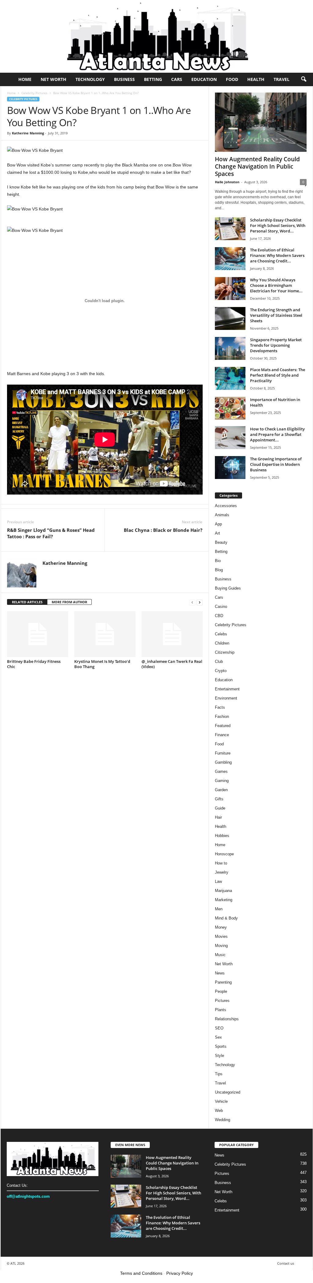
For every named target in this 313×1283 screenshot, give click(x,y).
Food (232, 79)
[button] (303, 79)
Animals (222, 515)
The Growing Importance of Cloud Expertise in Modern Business (276, 464)
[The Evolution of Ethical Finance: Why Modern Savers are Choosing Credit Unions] (230, 258)
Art (217, 533)
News (220, 973)
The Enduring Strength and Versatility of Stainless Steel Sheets (276, 315)
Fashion (222, 716)
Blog (219, 570)
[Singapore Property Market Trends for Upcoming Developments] (230, 348)
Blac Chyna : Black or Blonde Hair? (163, 530)
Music (220, 954)
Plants (220, 1009)
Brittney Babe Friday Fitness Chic (34, 664)
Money (221, 927)
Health (255, 79)
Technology (90, 79)
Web (219, 1110)
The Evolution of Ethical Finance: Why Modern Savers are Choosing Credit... (277, 255)
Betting (153, 79)
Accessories (226, 505)
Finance (222, 735)
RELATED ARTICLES (27, 602)
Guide (220, 808)
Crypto (220, 670)
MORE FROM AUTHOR (69, 602)
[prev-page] (192, 602)
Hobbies (222, 835)
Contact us (285, 1263)
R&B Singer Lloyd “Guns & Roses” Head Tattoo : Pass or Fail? (51, 533)
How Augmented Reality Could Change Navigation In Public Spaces (257, 166)
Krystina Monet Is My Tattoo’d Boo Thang (102, 664)
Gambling (223, 762)
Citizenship (224, 652)
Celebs (221, 634)
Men (219, 909)
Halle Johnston (227, 182)
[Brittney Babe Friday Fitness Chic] (37, 634)
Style (219, 1055)
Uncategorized (227, 1092)
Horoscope (224, 854)
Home (24, 79)
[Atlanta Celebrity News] (156, 36)
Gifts (219, 799)
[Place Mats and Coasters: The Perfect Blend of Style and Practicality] (230, 378)
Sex (218, 1037)
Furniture (222, 753)
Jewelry (221, 872)
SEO (219, 1028)
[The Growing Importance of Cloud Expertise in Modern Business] (230, 467)
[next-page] (200, 602)
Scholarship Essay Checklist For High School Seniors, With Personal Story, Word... (277, 225)
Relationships (227, 1019)
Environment (226, 698)
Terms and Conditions (141, 1273)
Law (218, 881)
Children (222, 643)
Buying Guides (228, 588)
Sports (220, 1046)
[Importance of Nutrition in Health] (230, 408)
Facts (220, 707)
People (221, 991)
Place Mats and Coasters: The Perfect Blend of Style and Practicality (277, 375)
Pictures (222, 1000)
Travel (281, 79)
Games (221, 771)
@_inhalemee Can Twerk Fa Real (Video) (172, 664)
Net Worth (53, 79)
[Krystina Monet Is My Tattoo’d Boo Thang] (104, 634)
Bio (218, 560)
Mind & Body (226, 918)
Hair (218, 817)
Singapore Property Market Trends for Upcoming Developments (276, 345)
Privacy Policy (179, 1273)
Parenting (223, 982)
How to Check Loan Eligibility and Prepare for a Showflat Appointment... (277, 434)
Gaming (222, 780)
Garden (221, 790)
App (218, 524)
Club (219, 661)
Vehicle (221, 1101)
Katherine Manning (28, 133)
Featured (222, 725)
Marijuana (223, 890)
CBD (219, 615)
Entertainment (227, 689)
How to (221, 863)
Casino (221, 606)
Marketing (223, 899)
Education (204, 79)
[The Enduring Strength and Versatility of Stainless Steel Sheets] (230, 318)
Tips (219, 1074)
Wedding (222, 1119)
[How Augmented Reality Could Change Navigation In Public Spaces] (261, 122)
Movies (221, 936)
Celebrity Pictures (34, 93)
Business (124, 79)
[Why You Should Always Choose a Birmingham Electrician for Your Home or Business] (230, 288)
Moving (221, 945)
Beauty (221, 542)
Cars (176, 79)
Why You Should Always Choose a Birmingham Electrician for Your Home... (276, 285)
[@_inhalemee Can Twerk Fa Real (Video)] (172, 634)
